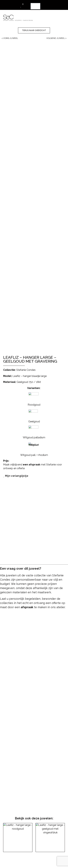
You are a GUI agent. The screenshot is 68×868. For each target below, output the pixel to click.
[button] (54, 16)
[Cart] (35, 6)
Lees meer (17, 864)
